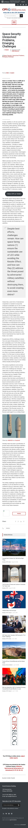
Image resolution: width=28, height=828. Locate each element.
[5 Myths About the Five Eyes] (14, 599)
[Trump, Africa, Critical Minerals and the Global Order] (14, 650)
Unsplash (12, 72)
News (10, 561)
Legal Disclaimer (12, 819)
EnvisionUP (23, 824)
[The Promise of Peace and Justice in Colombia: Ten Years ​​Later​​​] (14, 573)
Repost (10, 612)
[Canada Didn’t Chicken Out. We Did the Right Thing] (14, 547)
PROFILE (19, 513)
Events (10, 638)
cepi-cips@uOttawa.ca (11, 796)
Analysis (7, 49)
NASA (7, 72)
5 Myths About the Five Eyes (9, 610)
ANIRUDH (10, 440)
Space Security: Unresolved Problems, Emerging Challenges (11, 40)
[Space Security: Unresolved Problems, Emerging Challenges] (14, 62)
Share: (4, 521)
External (10, 664)
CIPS (7, 561)
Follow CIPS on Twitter (14, 194)
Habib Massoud (15, 51)
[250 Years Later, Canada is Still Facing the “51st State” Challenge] (14, 624)
